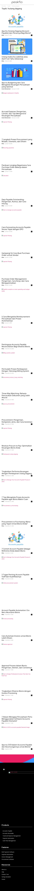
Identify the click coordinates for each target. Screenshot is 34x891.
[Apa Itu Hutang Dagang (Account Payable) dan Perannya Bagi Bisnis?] (17, 20)
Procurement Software (8, 859)
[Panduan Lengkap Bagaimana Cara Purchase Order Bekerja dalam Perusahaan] (17, 155)
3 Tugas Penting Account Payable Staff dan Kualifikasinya (15, 575)
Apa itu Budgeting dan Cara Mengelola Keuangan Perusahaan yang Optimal (16, 85)
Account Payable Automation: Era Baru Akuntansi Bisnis (15, 611)
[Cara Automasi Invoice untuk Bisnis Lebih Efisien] (17, 626)
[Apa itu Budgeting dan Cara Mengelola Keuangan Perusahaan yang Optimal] (17, 72)
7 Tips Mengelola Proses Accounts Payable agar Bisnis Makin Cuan (16, 498)
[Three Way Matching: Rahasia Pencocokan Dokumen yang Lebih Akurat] (17, 383)
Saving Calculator (6, 877)
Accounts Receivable (8, 833)
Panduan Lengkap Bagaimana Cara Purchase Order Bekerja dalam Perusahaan (16, 167)
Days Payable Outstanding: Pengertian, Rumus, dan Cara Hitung (14, 201)
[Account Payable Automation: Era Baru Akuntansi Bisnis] (17, 595)
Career (3, 879)
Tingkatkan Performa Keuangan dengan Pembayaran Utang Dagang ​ (17, 472)
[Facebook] (8, 888)
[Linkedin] (15, 888)
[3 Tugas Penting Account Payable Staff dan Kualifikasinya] (17, 564)
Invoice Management (7, 857)
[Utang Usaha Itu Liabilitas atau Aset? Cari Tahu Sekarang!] (17, 46)
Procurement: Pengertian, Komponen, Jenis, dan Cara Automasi (17, 421)
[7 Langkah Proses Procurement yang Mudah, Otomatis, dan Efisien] (17, 129)
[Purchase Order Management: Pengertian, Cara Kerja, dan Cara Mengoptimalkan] (17, 269)
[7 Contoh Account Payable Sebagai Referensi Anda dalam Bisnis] (17, 538)
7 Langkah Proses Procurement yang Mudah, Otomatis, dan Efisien (17, 140)
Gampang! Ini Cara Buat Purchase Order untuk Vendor (16, 254)
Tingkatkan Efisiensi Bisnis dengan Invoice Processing (16, 692)
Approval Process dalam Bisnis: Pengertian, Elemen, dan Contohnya (17, 666)
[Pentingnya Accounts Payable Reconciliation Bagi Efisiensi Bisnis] (17, 334)
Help (3, 872)
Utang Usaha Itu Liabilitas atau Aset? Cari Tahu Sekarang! (15, 58)
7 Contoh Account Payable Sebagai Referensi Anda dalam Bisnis (16, 550)
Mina (3, 35)
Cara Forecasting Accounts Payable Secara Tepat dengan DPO (16, 228)
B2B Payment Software (8, 852)
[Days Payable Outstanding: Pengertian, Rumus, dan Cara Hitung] (17, 186)
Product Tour (5, 874)
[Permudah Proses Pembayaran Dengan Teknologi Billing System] (17, 359)
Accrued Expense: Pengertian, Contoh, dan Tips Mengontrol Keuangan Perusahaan (14, 113)
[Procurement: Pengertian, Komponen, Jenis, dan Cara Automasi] (17, 410)
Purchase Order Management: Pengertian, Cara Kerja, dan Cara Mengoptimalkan (15, 281)
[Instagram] (12, 888)
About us (4, 869)
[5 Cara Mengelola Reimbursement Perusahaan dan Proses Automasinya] (17, 301)
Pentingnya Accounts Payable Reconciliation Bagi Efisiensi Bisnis (16, 345)
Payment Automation (8, 838)
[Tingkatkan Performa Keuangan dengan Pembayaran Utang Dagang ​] (17, 461)
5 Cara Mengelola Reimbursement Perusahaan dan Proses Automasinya (16, 319)
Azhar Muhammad (6, 88)
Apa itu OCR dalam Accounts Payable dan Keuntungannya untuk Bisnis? (17, 746)
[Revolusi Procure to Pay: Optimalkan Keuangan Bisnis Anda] (17, 435)
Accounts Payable (7, 831)
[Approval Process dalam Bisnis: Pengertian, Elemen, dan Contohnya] (17, 653)
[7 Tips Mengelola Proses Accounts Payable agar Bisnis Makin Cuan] (17, 487)
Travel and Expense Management (12, 836)
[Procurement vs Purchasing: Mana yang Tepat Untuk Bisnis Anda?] (17, 512)
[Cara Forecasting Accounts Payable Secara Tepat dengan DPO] (17, 217)
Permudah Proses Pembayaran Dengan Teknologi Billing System (15, 370)
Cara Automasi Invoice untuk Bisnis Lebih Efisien (16, 637)
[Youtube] (22, 888)
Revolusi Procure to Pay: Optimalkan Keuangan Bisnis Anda (17, 447)
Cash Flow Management (9, 840)
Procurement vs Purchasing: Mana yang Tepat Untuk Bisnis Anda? (16, 523)
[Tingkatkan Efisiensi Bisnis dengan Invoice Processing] (17, 681)
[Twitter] (18, 888)
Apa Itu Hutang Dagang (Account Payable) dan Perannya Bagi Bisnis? (16, 32)
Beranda (4, 6)
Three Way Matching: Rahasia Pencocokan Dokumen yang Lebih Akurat (16, 395)
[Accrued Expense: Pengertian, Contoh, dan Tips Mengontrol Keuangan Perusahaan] (17, 100)
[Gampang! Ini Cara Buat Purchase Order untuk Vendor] (17, 243)
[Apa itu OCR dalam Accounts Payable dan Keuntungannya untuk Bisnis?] (17, 734)
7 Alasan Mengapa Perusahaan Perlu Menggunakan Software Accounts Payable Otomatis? (17, 719)
